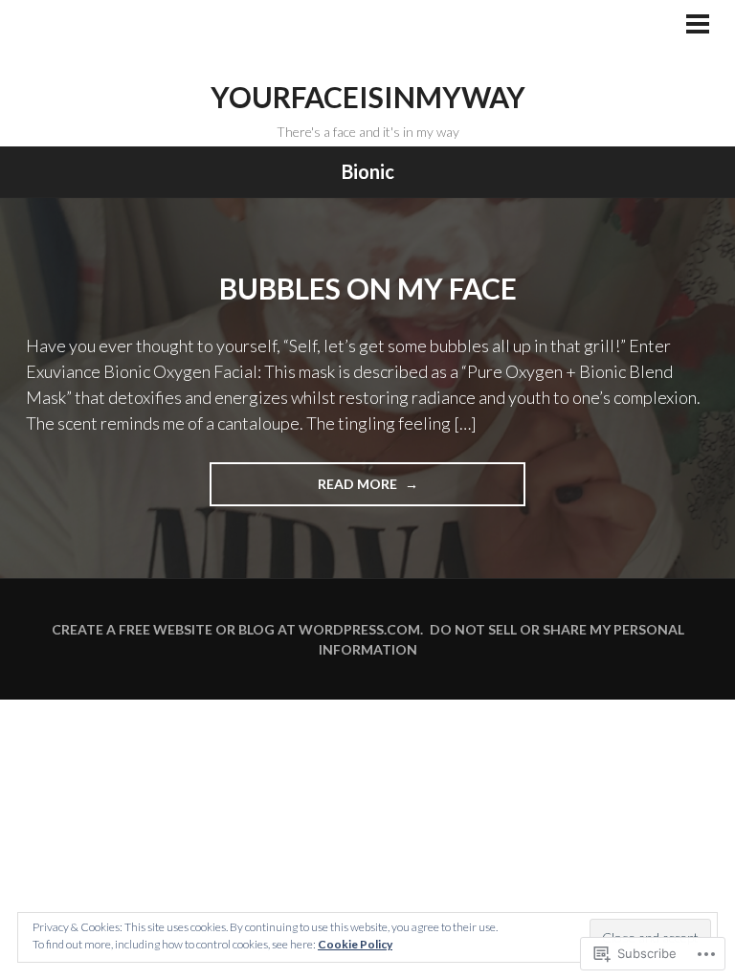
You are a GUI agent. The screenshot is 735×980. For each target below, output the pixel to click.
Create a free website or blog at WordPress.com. (237, 629)
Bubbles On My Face (368, 288)
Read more (305, 490)
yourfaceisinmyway (368, 96)
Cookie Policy (355, 944)
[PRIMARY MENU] (697, 25)
